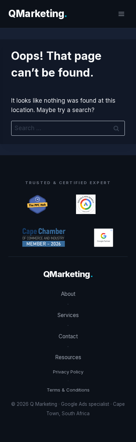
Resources (68, 357)
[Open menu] (121, 13)
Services (68, 315)
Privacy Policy (68, 371)
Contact (68, 336)
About (68, 294)
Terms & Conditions (68, 390)
